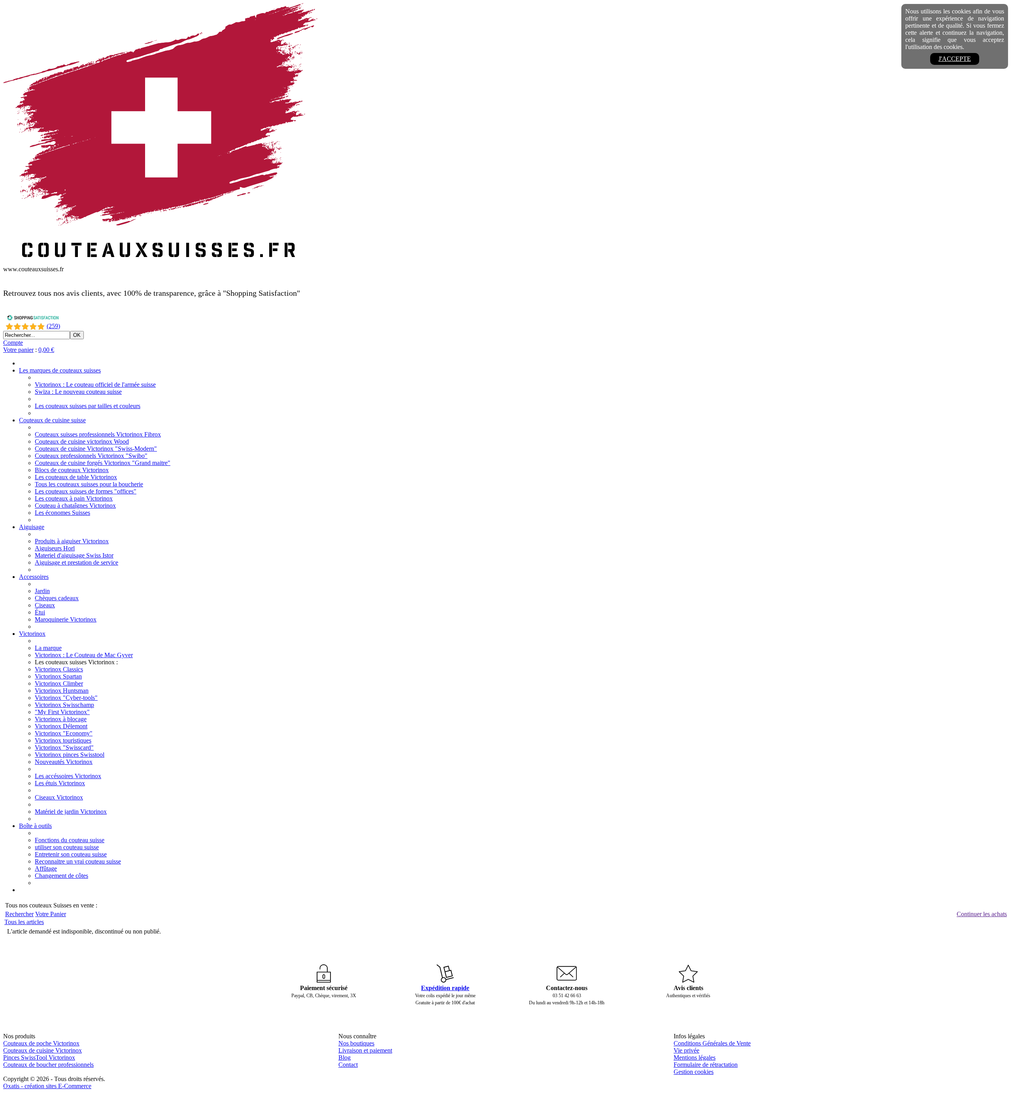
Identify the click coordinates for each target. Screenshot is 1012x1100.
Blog (344, 1057)
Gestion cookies (694, 1071)
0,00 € (46, 349)
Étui (40, 612)
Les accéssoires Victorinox (68, 776)
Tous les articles (24, 922)
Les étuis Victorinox (60, 783)
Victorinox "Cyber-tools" (66, 697)
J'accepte (954, 58)
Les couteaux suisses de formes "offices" (85, 491)
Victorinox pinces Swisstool (69, 754)
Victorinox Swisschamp (64, 704)
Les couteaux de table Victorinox (76, 477)
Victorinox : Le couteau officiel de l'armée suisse (95, 384)
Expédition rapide (445, 988)
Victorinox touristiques (63, 740)
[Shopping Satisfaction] (33, 318)
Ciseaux (45, 605)
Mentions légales (695, 1057)
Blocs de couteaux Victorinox (72, 470)
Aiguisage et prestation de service (76, 562)
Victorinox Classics (59, 669)
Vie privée (686, 1050)
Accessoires (34, 576)
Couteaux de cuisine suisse (52, 420)
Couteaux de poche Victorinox (41, 1043)
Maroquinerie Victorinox (65, 619)
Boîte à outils (35, 825)
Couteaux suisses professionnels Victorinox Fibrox (98, 434)
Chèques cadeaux (57, 598)
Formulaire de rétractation (706, 1064)
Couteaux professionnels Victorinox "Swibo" (91, 455)
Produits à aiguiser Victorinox (72, 541)
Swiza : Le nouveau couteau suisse (78, 391)
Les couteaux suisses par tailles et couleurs (87, 406)
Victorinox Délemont (61, 726)
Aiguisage (31, 527)
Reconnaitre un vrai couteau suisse (78, 861)
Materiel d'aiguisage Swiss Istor (74, 555)
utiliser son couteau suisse (67, 847)
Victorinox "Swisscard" (64, 747)
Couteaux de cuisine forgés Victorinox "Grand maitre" (102, 462)
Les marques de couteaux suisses (60, 370)
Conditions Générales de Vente (712, 1043)
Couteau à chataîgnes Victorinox (75, 505)
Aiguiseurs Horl (55, 548)
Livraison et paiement (365, 1050)
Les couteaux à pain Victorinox (74, 498)
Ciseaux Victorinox (59, 797)
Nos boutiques (356, 1043)
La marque (48, 648)
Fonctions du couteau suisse (69, 840)
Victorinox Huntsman (62, 690)
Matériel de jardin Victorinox (71, 811)
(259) (53, 326)
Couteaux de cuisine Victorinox (42, 1050)
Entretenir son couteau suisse (71, 854)
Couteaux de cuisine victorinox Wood (82, 441)
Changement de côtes (61, 875)
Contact (348, 1064)
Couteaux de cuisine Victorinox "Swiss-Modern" (96, 448)
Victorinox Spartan (58, 676)
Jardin (42, 591)
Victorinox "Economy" (64, 733)
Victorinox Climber (59, 683)
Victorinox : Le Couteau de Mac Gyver (84, 655)
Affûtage (46, 868)
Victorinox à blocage (61, 719)
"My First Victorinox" (62, 712)
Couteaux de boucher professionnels (48, 1064)
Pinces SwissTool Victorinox (39, 1057)
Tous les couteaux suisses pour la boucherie (89, 484)
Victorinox (32, 633)
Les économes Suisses (62, 512)
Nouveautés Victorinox (64, 761)
